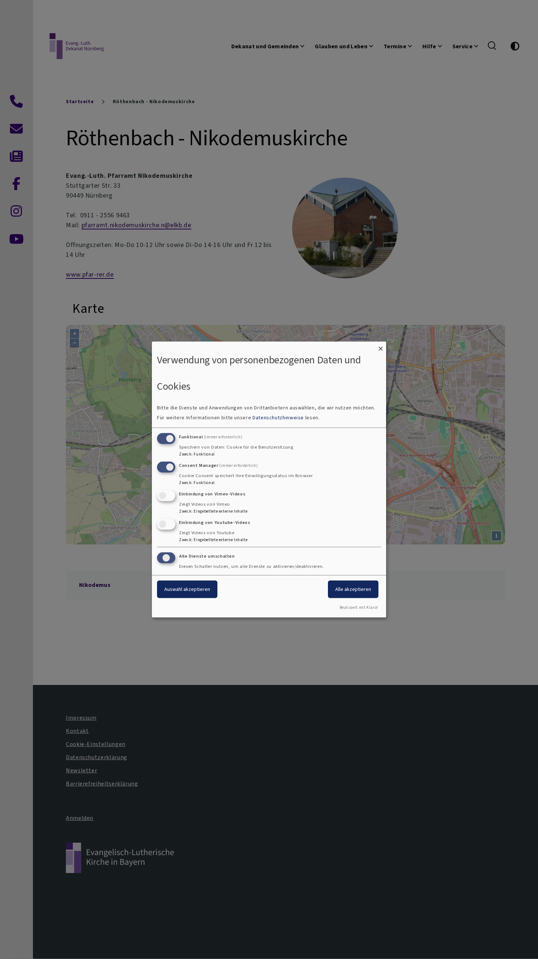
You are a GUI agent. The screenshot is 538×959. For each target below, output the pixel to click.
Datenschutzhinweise (278, 417)
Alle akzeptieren (353, 589)
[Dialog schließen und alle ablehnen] (380, 346)
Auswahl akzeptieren (187, 589)
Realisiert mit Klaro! (359, 607)
